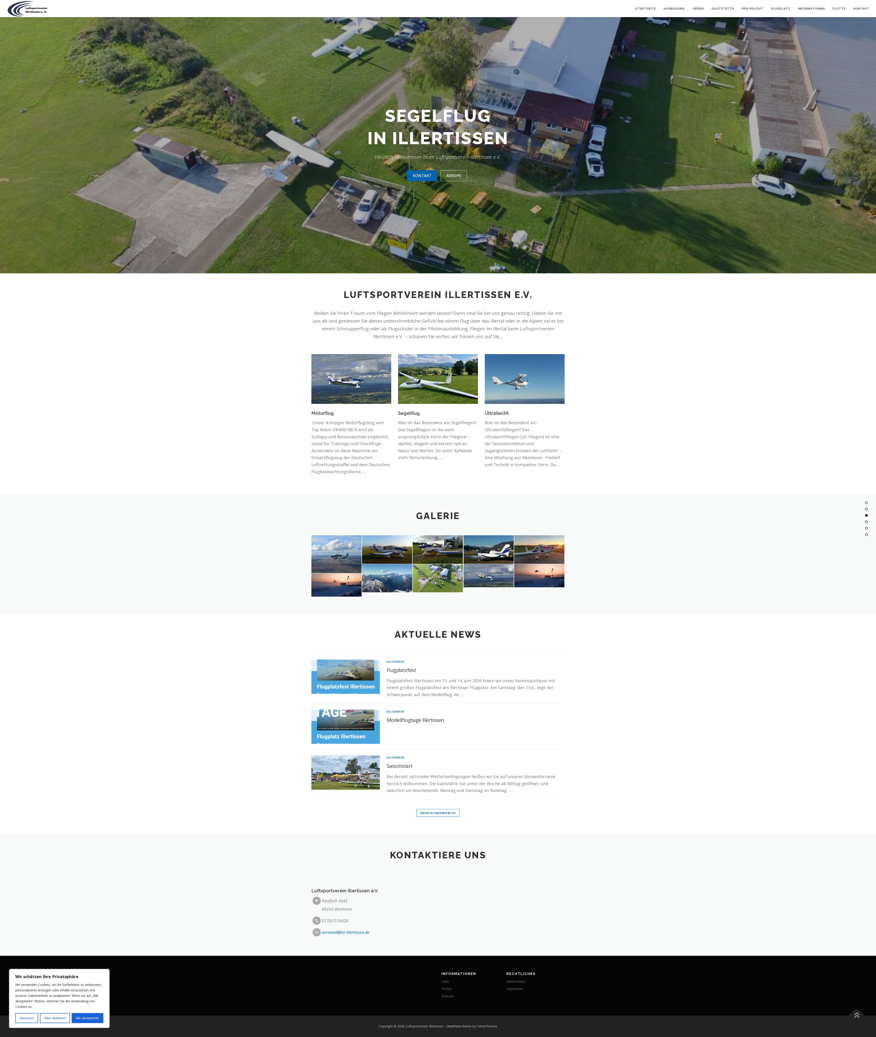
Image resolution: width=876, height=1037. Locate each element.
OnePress (454, 1026)
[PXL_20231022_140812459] (336, 554)
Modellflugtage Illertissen (415, 719)
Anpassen (27, 1018)
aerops (453, 175)
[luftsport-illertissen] (387, 578)
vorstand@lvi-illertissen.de (345, 932)
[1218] (539, 549)
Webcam (447, 996)
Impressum (514, 989)
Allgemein (395, 661)
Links (445, 981)
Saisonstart (399, 765)
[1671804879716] (539, 576)
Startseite (645, 8)
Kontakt (861, 8)
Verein (698, 8)
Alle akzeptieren (87, 1018)
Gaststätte (723, 8)
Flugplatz (780, 8)
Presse (446, 989)
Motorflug (322, 413)
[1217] (387, 549)
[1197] (437, 578)
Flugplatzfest (401, 669)
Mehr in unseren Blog (438, 813)
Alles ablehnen (54, 1018)
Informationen (811, 8)
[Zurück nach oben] (857, 1015)
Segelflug (409, 413)
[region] (59, 998)
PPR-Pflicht (752, 8)
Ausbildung (674, 8)
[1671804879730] (336, 585)
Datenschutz (515, 981)
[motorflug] (488, 576)
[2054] (488, 549)
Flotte (839, 8)
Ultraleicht (497, 413)
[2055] (437, 549)
